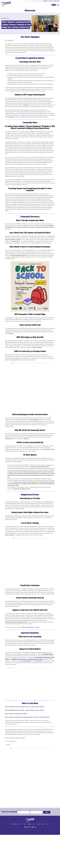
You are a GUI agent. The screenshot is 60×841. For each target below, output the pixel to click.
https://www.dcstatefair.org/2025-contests (16, 622)
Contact (47, 824)
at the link (16, 359)
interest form (8, 438)
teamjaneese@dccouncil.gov (12, 239)
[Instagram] (53, 1)
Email (18, 810)
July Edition (24, 713)
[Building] (35, 827)
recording (15, 241)
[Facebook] (50, 1)
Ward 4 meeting (9, 535)
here (46, 116)
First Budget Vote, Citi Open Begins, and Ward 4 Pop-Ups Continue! (32, 717)
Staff (21, 824)
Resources (38, 824)
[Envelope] (32, 827)
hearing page (10, 116)
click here (11, 333)
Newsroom (30, 10)
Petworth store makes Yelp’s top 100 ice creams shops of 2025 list (27, 706)
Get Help (53, 5)
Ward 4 (25, 824)
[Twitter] (51, 1)
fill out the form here (49, 449)
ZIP (31, 810)
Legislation (29, 824)
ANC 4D (26, 438)
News (34, 824)
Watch (43, 824)
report (32, 131)
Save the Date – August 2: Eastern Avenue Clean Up (30, 710)
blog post (25, 104)
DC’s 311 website (34, 419)
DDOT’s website (37, 347)
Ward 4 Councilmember (14, 824)
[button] (57, 5)
